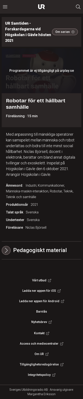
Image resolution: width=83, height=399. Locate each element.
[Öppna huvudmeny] (5, 6)
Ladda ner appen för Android (39, 301)
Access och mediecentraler (39, 343)
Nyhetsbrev (39, 322)
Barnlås (41, 311)
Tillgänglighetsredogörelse (39, 364)
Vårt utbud (39, 280)
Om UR (39, 354)
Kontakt (39, 333)
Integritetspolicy (39, 374)
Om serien (62, 32)
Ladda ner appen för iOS (39, 290)
